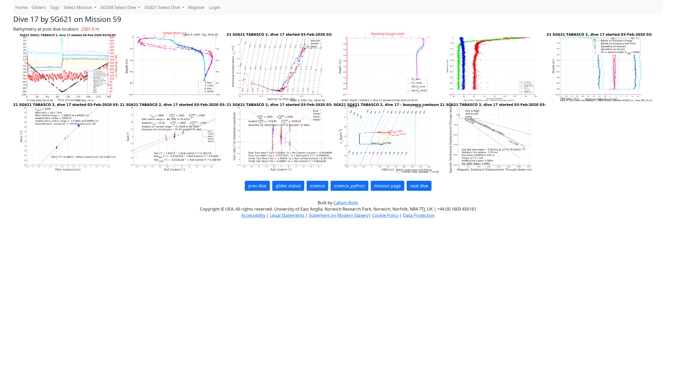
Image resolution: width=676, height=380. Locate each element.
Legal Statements (288, 215)
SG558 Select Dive (119, 7)
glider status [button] (288, 186)
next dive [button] (419, 186)
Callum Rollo (346, 203)
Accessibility (253, 215)
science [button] (317, 186)
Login (214, 7)
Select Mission (78, 7)
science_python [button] (349, 186)
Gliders (39, 7)
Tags (54, 7)
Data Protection (419, 215)
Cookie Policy (386, 215)
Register (196, 7)
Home (21, 7)
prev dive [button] (257, 186)
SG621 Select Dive (162, 7)
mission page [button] (387, 186)
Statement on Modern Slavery (339, 215)
